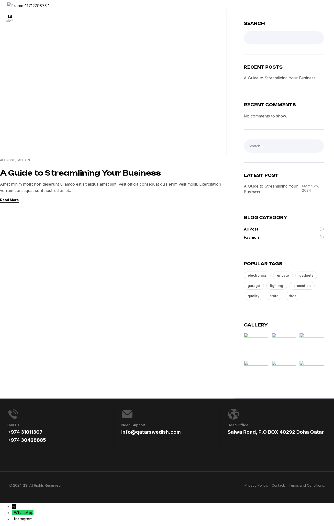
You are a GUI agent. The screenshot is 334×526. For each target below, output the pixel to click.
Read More (9, 200)
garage (254, 286)
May (9, 18)
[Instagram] (13, 518)
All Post (7, 160)
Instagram (23, 518)
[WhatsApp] (13, 512)
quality (253, 296)
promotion (302, 286)
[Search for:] (284, 145)
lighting (276, 286)
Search (254, 23)
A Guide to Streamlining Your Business (80, 173)
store (274, 296)
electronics (257, 275)
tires (292, 296)
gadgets (306, 275)
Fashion (23, 160)
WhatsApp (23, 512)
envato (283, 275)
